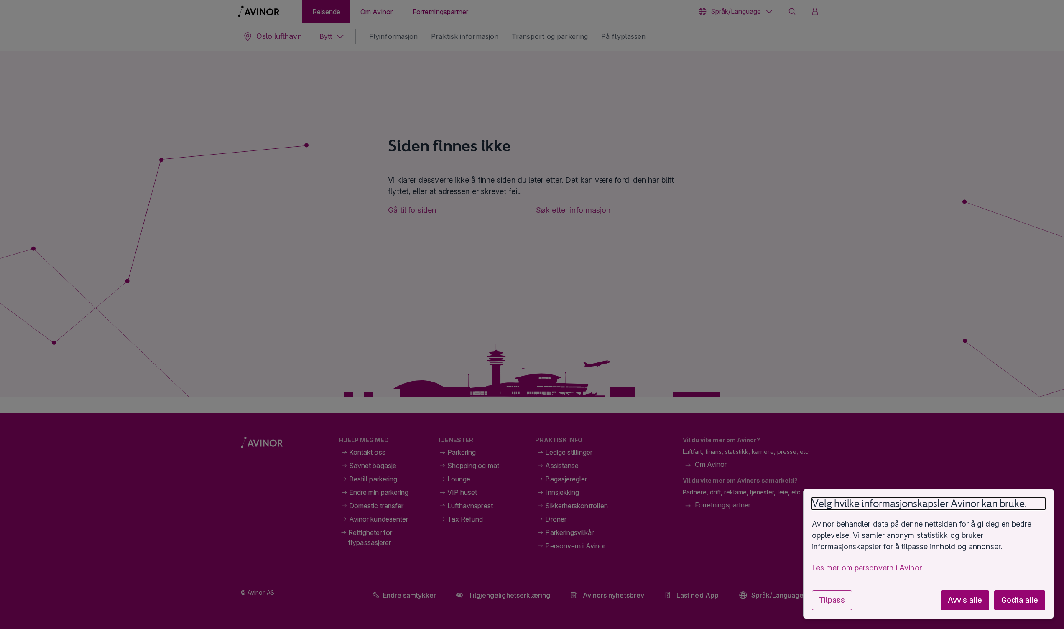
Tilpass (832, 600)
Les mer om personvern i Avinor (867, 567)
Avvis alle (965, 600)
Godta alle (1019, 600)
